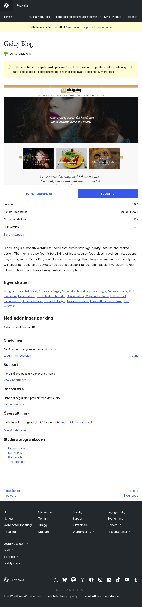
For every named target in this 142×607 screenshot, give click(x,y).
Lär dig (77, 512)
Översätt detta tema (16, 430)
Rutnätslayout (12, 301)
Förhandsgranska (39, 194)
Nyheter (9, 518)
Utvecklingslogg (18, 448)
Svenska (18, 580)
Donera (114, 525)
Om (6, 512)
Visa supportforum (15, 379)
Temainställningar (54, 301)
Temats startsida (14, 234)
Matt (9, 550)
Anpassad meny (117, 291)
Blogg (7, 291)
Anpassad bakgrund (24, 291)
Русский (87, 422)
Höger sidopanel (32, 301)
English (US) (68, 422)
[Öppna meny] (136, 5)
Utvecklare (80, 525)
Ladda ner (108, 194)
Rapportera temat (15, 404)
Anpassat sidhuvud (73, 291)
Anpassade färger (49, 291)
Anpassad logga (96, 291)
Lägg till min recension (17, 355)
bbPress (11, 557)
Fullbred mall (118, 296)
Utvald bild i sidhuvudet (51, 296)
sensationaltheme (21, 53)
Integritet (10, 531)
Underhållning (26, 296)
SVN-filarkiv (15, 452)
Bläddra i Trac (16, 457)
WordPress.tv (84, 531)
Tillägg (42, 525)
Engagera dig (116, 512)
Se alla (134, 355)
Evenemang (115, 518)
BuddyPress (14, 563)
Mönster (44, 531)
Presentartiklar (119, 531)
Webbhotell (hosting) (18, 525)
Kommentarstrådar (78, 301)
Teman (8, 16)
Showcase (45, 512)
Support (78, 518)
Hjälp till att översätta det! (98, 27)
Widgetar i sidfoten (97, 296)
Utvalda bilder (75, 296)
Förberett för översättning (106, 301)
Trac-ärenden (16, 461)
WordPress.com (16, 543)
